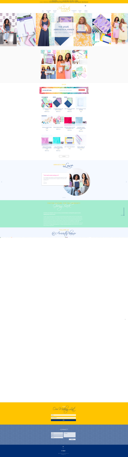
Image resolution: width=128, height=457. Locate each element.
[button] (85, 5)
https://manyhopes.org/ (54, 224)
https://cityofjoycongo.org (66, 224)
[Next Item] (126, 30)
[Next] (126, 182)
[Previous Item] (1, 30)
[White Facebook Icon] (61, 450)
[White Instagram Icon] (63, 450)
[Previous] (1, 182)
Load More (64, 156)
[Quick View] (81, 102)
